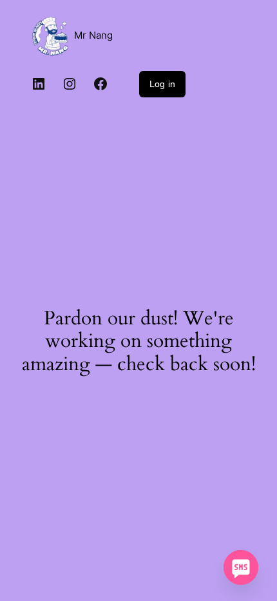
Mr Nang (93, 35)
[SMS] (241, 567)
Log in (162, 84)
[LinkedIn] (38, 84)
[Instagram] (69, 84)
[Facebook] (100, 84)
